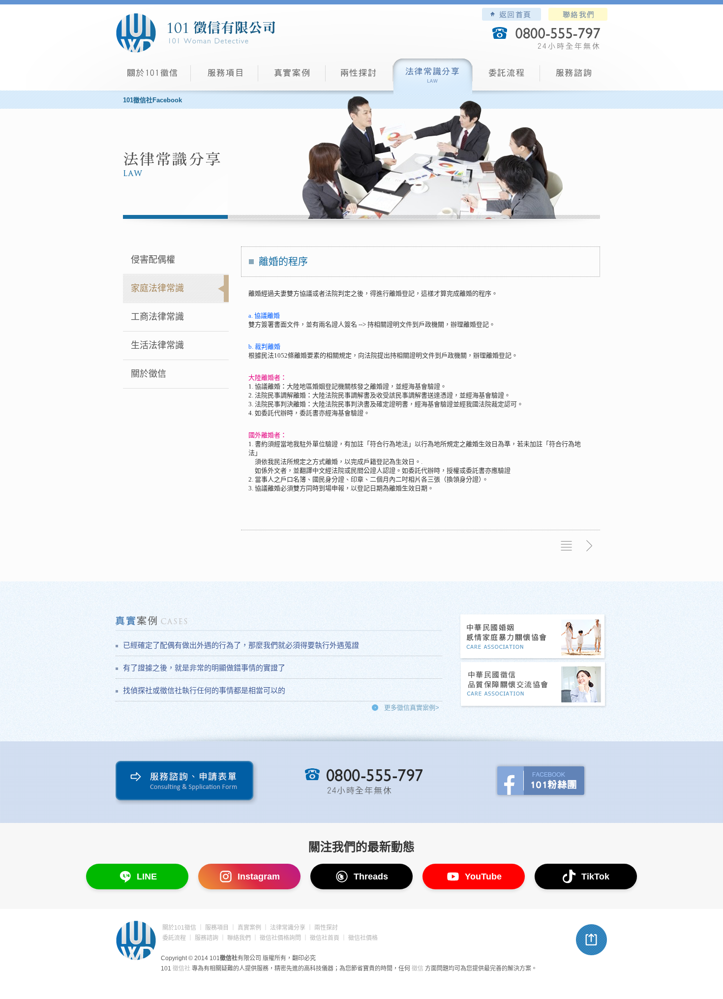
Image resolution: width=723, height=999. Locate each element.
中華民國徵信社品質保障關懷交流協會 (533, 685)
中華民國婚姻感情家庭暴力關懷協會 (533, 637)
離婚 (254, 293)
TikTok (595, 876)
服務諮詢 (573, 76)
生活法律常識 (157, 345)
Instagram (259, 876)
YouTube (483, 876)
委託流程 (506, 76)
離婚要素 (307, 355)
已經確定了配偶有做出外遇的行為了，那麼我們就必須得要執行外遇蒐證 (241, 645)
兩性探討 (359, 76)
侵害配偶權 (153, 260)
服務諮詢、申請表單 (187, 783)
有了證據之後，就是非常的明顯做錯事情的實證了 (204, 668)
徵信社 (181, 968)
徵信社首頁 (324, 938)
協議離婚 (267, 315)
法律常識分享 (433, 76)
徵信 (417, 968)
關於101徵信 (179, 927)
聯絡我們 (577, 14)
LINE (147, 876)
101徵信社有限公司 (195, 33)
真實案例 (292, 76)
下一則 (589, 546)
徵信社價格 (363, 938)
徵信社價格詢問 (280, 938)
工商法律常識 (157, 317)
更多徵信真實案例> (411, 707)
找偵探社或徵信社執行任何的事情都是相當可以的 (204, 690)
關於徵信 (148, 374)
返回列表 (566, 546)
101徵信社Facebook (152, 100)
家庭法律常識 (157, 288)
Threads (371, 876)
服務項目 (224, 76)
